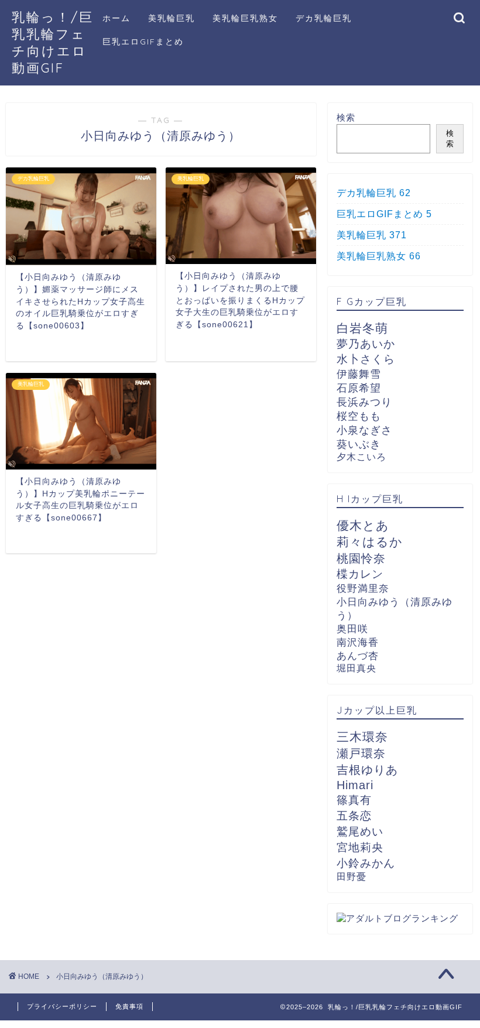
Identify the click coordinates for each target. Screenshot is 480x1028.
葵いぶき (359, 444)
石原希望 (359, 388)
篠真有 (354, 800)
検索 (346, 117)
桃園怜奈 (361, 558)
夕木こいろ (361, 457)
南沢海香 (358, 642)
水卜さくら (366, 359)
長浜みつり (364, 402)
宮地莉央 (360, 847)
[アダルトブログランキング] (397, 918)
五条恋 (354, 816)
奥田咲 (352, 629)
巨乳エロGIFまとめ (143, 41)
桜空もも (359, 416)
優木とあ (363, 526)
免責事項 (129, 1006)
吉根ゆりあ (367, 769)
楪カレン (360, 574)
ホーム (116, 18)
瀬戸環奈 (361, 753)
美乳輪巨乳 (171, 18)
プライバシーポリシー (62, 1006)
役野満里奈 (363, 588)
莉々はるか (370, 542)
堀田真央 (356, 668)
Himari (355, 784)
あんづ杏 (358, 656)
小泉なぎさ (364, 430)
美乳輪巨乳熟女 (245, 18)
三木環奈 (362, 737)
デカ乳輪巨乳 (324, 18)
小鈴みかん (366, 863)
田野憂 (351, 877)
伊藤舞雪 (359, 374)
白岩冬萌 (362, 328)
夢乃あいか (366, 344)
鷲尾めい (360, 831)
